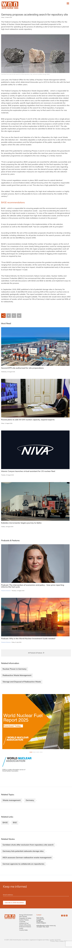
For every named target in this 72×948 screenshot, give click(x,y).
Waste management (12, 800)
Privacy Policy (54, 941)
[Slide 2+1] (37, 752)
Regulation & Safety (25, 918)
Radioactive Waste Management (17, 675)
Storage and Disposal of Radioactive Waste (22, 682)
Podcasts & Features (6, 590)
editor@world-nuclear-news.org (46, 925)
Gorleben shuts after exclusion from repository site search (28, 845)
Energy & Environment (25, 915)
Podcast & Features (25, 927)
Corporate (22, 921)
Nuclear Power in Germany (14, 669)
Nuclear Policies (24, 920)
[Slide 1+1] (34, 752)
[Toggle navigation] (67, 3)
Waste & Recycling (25, 925)
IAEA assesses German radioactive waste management (27, 858)
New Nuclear (23, 916)
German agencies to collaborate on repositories (23, 864)
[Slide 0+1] (31, 752)
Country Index (23, 930)
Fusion (21, 928)
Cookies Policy (63, 941)
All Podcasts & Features (35, 653)
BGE (15, 823)
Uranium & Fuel (23, 923)
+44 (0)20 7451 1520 (42, 927)
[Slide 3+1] (41, 752)
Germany (30, 800)
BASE (5, 823)
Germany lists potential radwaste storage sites (23, 851)
